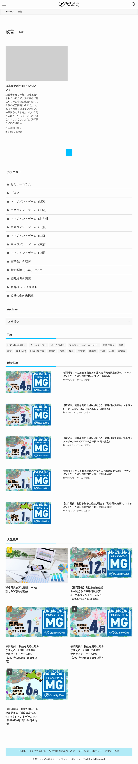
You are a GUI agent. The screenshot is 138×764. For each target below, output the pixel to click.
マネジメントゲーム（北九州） (31, 218)
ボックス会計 (58, 345)
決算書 (81, 351)
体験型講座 (109, 345)
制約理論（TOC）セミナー (28, 269)
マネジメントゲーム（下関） (29, 210)
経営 (111, 351)
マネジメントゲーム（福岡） (29, 252)
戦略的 (52, 351)
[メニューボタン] (4, 4)
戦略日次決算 (37, 351)
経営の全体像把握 (22, 295)
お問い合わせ (112, 751)
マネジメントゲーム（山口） (29, 235)
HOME (22, 751)
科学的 (92, 351)
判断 (121, 345)
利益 (9, 351)
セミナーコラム (21, 184)
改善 (62, 351)
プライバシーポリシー (90, 751)
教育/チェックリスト (24, 287)
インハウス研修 (37, 751)
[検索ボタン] (133, 4)
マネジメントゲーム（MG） (29, 201)
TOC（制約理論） (16, 345)
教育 (71, 351)
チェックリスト (38, 345)
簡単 (102, 351)
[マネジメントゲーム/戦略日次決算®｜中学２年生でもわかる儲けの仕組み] (69, 4)
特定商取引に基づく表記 (62, 751)
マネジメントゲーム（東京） (29, 244)
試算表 (121, 351)
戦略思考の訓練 (21, 278)
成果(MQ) (21, 351)
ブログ (15, 192)
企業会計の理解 (21, 261)
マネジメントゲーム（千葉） (29, 227)
